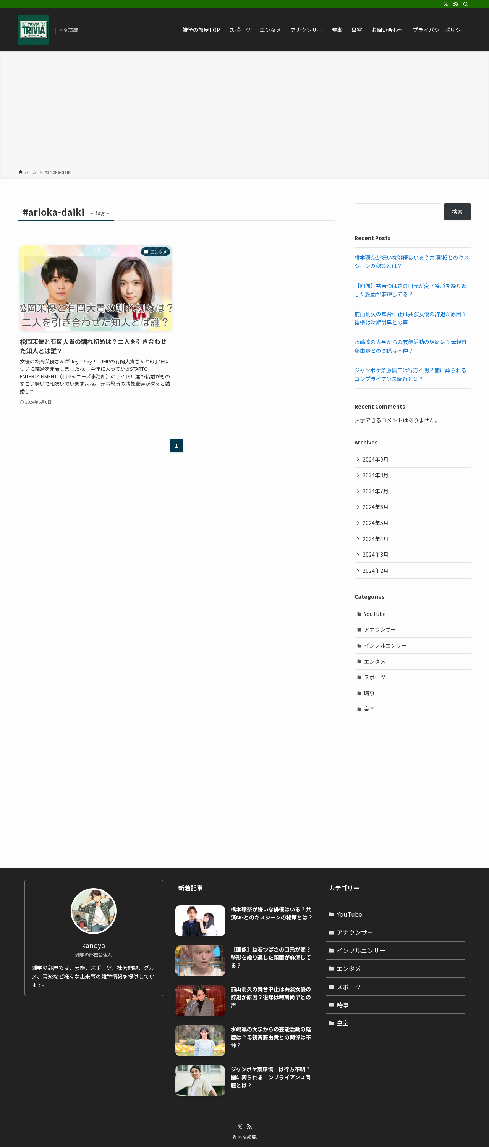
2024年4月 (376, 539)
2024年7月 (376, 491)
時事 (369, 693)
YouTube (375, 613)
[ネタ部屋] (33, 30)
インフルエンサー (385, 645)
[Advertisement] (244, 111)
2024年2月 (376, 570)
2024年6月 (376, 506)
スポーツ (374, 677)
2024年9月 (376, 459)
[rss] (456, 4)
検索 (457, 211)
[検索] (466, 4)
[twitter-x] (446, 4)
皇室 (369, 708)
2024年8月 (376, 475)
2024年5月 (376, 523)
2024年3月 (376, 554)
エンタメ (374, 661)
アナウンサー (380, 629)
